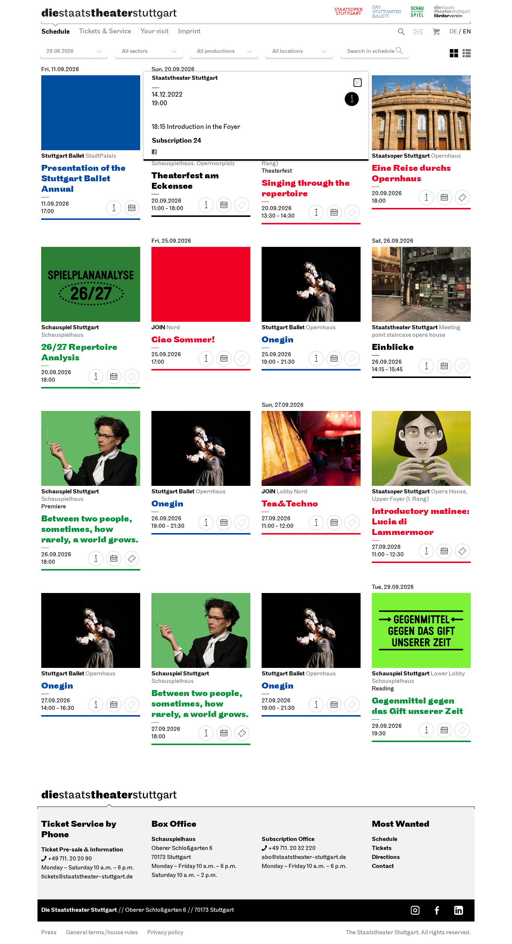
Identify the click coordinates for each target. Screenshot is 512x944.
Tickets (462, 197)
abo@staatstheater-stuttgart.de (304, 857)
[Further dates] (131, 208)
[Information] (351, 99)
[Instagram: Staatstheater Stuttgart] (415, 910)
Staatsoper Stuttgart (348, 11)
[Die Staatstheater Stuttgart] (109, 13)
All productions (216, 51)
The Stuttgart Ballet (387, 11)
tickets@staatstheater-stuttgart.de (87, 877)
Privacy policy (165, 933)
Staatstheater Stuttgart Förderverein (452, 11)
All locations (287, 51)
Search (401, 31)
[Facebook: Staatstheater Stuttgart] (436, 910)
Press (49, 933)
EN (467, 32)
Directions (386, 857)
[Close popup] (357, 83)
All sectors (135, 51)
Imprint (189, 31)
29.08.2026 (59, 51)
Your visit (155, 31)
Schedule (55, 32)
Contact (418, 31)
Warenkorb (436, 31)
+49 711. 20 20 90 (70, 859)
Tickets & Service (105, 31)
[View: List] (467, 53)
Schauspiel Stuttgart (417, 11)
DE (453, 32)
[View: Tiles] (454, 53)
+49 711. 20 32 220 (292, 848)
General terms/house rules (102, 933)
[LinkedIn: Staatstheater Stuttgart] (458, 910)
